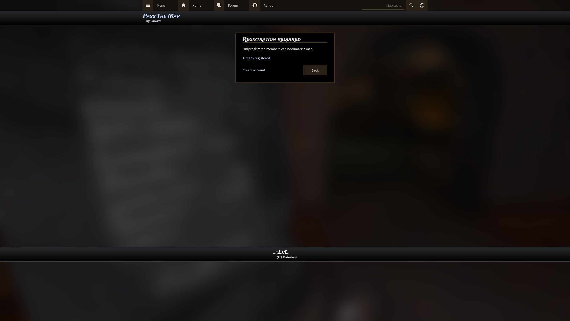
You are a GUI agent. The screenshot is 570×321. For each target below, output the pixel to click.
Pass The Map (161, 16)
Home (196, 5)
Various (155, 21)
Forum (233, 5)
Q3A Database (287, 257)
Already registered (256, 58)
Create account (254, 70)
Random (270, 5)
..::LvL (280, 252)
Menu (161, 5)
